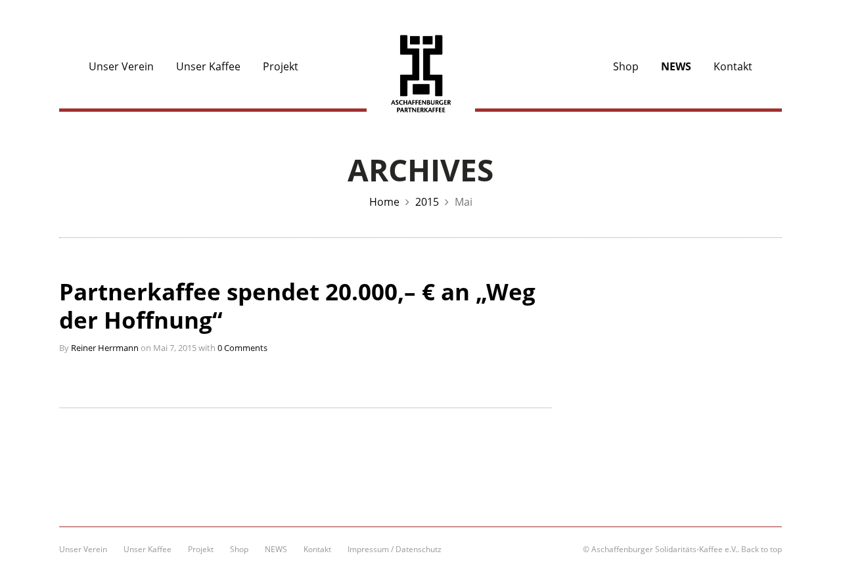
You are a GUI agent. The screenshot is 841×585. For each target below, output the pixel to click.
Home (384, 202)
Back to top (761, 549)
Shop (626, 66)
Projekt (280, 66)
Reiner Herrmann (105, 348)
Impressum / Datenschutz (395, 549)
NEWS (676, 66)
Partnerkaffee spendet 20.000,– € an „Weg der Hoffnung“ (297, 306)
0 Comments (242, 348)
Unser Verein (121, 66)
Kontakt (733, 66)
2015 (427, 202)
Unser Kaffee (208, 66)
